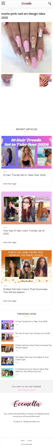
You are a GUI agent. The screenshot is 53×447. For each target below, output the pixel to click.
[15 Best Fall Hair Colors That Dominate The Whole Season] (26, 266)
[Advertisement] (26, 107)
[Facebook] (18, 426)
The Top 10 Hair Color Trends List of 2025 (32, 333)
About (23, 440)
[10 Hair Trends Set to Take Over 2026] (26, 152)
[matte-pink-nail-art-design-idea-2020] (26, 47)
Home (3, 8)
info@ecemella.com (31, 421)
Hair (5, 171)
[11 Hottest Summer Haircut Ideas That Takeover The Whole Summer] (7, 372)
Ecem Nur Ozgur (9, 184)
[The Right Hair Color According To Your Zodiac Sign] (7, 360)
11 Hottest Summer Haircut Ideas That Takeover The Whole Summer (31, 370)
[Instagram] (24, 426)
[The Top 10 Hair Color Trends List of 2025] (26, 208)
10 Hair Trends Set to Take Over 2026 (24, 175)
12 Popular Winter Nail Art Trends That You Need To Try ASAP (24, 8)
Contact (29, 440)
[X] (29, 426)
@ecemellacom (26, 390)
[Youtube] (35, 426)
